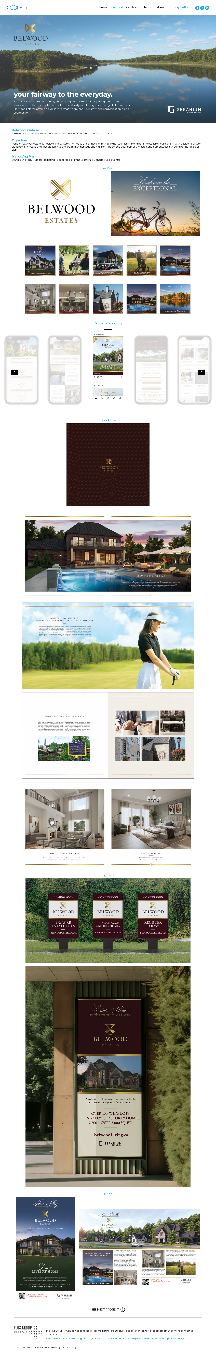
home (103, 7)
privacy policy (175, 1338)
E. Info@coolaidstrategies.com (145, 1338)
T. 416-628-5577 (114, 1338)
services (132, 7)
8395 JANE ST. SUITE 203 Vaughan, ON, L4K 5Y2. (74, 1338)
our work (117, 7)
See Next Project (105, 1309)
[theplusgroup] (28, 1341)
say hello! (181, 7)
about (161, 7)
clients (146, 7)
